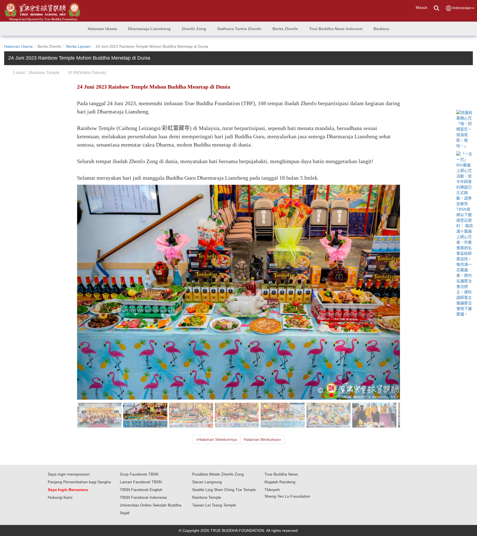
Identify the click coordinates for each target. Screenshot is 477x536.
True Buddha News (281, 474)
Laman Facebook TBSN (141, 482)
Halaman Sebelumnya (216, 439)
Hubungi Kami (60, 497)
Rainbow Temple (206, 497)
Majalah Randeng (279, 482)
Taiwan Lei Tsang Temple (214, 505)
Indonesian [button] (461, 8)
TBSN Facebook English (141, 489)
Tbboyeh (272, 489)
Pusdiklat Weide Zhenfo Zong (218, 474)
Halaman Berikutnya (262, 439)
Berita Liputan (78, 46)
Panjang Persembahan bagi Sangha (79, 482)
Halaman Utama (18, 46)
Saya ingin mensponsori (69, 474)
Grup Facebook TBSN (139, 474)
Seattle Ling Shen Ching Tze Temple (224, 489)
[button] (149, 29)
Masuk (421, 7)
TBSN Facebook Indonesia (143, 497)
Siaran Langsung (207, 482)
